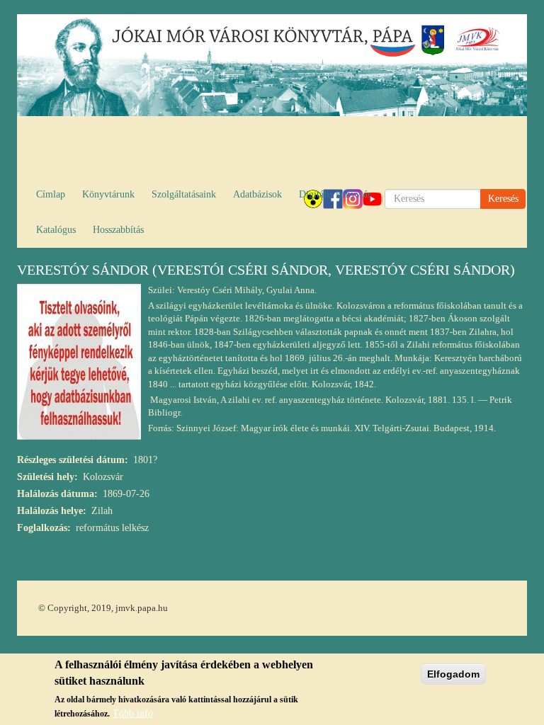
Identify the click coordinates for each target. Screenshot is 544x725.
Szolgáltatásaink (184, 194)
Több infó (133, 713)
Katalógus (56, 229)
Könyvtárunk (108, 194)
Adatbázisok (257, 194)
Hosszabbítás (118, 229)
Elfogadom (453, 674)
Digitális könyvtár (335, 194)
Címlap (50, 194)
